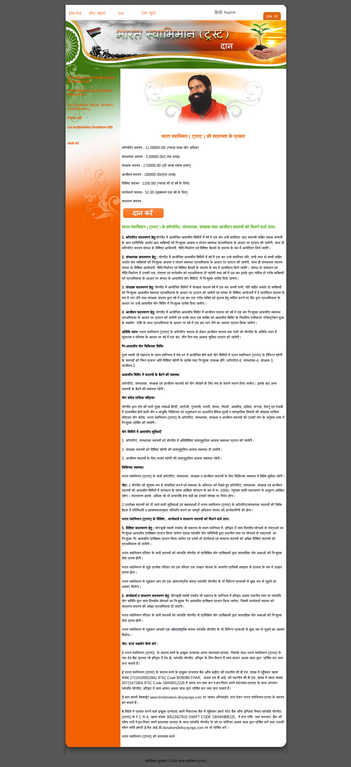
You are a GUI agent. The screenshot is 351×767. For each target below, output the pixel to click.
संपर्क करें (73, 143)
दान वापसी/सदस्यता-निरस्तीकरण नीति (90, 127)
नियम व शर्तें (74, 118)
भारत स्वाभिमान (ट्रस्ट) (192, 761)
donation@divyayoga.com (183, 728)
